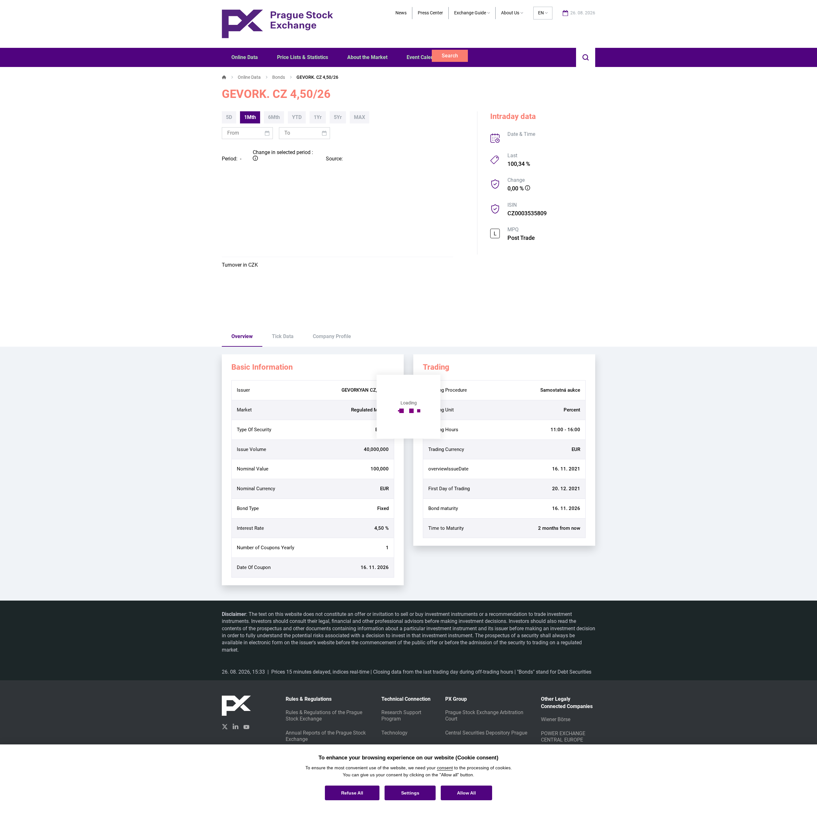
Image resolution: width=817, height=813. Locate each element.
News (401, 12)
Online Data (249, 77)
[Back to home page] (277, 23)
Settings (410, 792)
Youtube (246, 726)
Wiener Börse (555, 719)
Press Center (430, 12)
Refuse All (352, 792)
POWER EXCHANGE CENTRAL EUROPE (563, 736)
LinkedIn (235, 726)
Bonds (278, 77)
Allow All (466, 792)
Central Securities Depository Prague (486, 733)
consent (445, 767)
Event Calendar (424, 57)
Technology (394, 733)
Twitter (225, 726)
